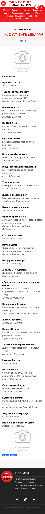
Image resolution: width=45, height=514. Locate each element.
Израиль (9, 16)
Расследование (18, 13)
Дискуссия (16, 10)
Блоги (28, 13)
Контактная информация (25, 478)
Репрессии (37, 10)
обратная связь (23, 473)
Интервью (26, 10)
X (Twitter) (6, 455)
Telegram (13, 455)
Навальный (20, 16)
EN (37, 7)
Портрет (6, 13)
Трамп (29, 16)
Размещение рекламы (24, 482)
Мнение (6, 10)
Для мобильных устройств (26, 488)
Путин (36, 16)
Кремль (19, 18)
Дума (26, 18)
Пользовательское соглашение (28, 485)
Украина (38, 13)
